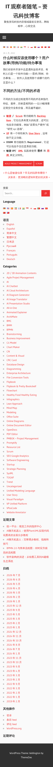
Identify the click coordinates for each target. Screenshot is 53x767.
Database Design (15, 364)
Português (12, 254)
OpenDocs (12, 429)
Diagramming (14, 368)
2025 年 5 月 (13, 614)
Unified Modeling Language (21, 490)
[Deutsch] (4, 47)
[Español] (11, 47)
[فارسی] (14, 47)
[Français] (18, 47)
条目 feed (12, 719)
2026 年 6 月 (13, 579)
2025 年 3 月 (13, 618)
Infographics (13, 399)
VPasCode (12, 508)
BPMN (10, 329)
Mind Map (12, 407)
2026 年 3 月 (13, 592)
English (10, 224)
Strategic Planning (16, 468)
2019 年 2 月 (13, 701)
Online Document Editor (19, 425)
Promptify (12, 442)
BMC (9, 320)
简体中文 (12, 233)
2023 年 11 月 (14, 657)
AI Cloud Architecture (18, 290)
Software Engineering (18, 460)
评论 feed (12, 724)
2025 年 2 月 (13, 623)
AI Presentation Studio (18, 303)
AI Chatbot (12, 286)
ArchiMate (12, 316)
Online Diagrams (15, 421)
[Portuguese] (35, 47)
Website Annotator (16, 512)
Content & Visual (15, 355)
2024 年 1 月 (13, 653)
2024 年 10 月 (14, 640)
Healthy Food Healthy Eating (22, 394)
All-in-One (12, 307)
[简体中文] (45, 47)
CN (8, 351)
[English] (8, 47)
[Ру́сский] (38, 47)
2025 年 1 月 (13, 627)
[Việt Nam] (42, 47)
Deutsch (11, 259)
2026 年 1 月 (13, 601)
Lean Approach (14, 403)
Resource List (13, 447)
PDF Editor (12, 434)
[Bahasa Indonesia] (25, 47)
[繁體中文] (49, 47)
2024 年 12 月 (14, 631)
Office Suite (12, 416)
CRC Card (12, 360)
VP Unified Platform (17, 503)
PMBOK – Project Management (23, 438)
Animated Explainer (17, 312)
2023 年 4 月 (13, 670)
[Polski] (32, 47)
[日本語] (28, 47)
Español (11, 228)
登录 (9, 715)
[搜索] (45, 193)
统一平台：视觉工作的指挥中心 (24, 526)
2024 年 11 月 (14, 636)
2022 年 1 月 (13, 696)
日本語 (10, 241)
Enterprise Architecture (18, 373)
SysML (10, 473)
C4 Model (11, 342)
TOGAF (10, 477)
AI (8, 281)
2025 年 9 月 (13, 609)
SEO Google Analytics (18, 455)
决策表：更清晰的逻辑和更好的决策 (28, 177)
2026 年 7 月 (13, 575)
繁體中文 (12, 237)
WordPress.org (14, 728)
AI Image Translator (17, 299)
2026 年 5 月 (13, 583)
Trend (10, 481)
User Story (12, 494)
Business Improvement (18, 338)
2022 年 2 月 (13, 692)
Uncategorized (14, 486)
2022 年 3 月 (13, 688)
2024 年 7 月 (13, 649)
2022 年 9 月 (13, 683)
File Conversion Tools (18, 377)
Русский (11, 246)
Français (11, 250)
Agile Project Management (18, 163)
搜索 (5, 187)
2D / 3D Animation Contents (21, 273)
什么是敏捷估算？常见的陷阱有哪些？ (26, 172)
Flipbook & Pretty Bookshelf (21, 386)
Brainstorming (14, 334)
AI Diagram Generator (18, 294)
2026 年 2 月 (13, 596)
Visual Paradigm (15, 499)
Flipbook (11, 381)
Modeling (11, 412)
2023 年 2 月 (13, 679)
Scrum (39, 163)
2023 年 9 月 (13, 666)
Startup (11, 464)
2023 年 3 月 (13, 675)
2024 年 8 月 (13, 644)
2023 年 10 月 (14, 662)
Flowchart (12, 390)
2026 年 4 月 (13, 588)
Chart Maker (13, 347)
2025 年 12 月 (14, 605)
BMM (9, 325)
